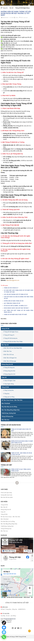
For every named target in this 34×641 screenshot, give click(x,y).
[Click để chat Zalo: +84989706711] (4, 632)
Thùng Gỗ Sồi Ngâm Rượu (22, 8)
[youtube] (18, 628)
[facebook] (13, 628)
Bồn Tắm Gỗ (5, 345)
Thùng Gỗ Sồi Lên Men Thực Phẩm (13, 341)
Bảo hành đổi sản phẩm (7, 497)
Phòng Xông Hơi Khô (9, 370)
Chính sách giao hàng (6, 492)
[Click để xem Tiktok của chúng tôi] (4, 623)
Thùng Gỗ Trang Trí (9, 335)
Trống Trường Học (9, 390)
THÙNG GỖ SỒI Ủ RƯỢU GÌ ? (11, 287)
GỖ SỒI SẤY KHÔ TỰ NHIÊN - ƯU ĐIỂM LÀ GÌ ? (15, 305)
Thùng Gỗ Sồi (5, 328)
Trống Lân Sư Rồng (9, 397)
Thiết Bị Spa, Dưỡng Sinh (9, 413)
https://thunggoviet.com (12, 280)
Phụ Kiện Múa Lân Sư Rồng (9, 406)
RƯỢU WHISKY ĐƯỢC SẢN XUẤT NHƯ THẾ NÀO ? (16, 308)
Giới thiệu (4, 489)
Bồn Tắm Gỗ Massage (10, 361)
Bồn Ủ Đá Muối (6, 403)
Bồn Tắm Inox (5, 419)
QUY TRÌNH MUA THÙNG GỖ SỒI (12, 303)
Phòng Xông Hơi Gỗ (7, 364)
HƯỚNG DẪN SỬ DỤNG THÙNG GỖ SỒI (13, 300)
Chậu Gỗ (4, 377)
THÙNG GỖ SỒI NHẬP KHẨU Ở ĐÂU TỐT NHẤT (15, 314)
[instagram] (21, 628)
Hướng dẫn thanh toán (6, 495)
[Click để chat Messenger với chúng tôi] (4, 627)
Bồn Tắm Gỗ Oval (9, 354)
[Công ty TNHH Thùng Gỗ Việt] (2, 2)
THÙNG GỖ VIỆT (6, 465)
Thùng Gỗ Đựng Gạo (7, 416)
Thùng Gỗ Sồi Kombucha (10, 338)
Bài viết (11, 8)
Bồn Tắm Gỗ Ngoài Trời (10, 357)
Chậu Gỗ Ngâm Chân (9, 380)
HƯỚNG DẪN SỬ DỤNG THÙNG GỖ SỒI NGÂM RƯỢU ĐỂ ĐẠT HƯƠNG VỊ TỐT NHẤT (16, 13)
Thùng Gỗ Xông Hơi (9, 367)
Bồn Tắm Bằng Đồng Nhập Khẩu (11, 410)
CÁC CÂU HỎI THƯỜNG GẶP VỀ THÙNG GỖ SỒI (16, 294)
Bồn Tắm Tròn (8, 351)
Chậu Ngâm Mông (9, 383)
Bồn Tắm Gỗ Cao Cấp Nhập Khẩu (13, 348)
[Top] (29, 631)
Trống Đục (7, 393)
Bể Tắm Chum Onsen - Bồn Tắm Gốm (12, 400)
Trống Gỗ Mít (5, 387)
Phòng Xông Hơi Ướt (9, 374)
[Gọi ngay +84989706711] (4, 637)
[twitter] (15, 628)
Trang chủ (5, 8)
